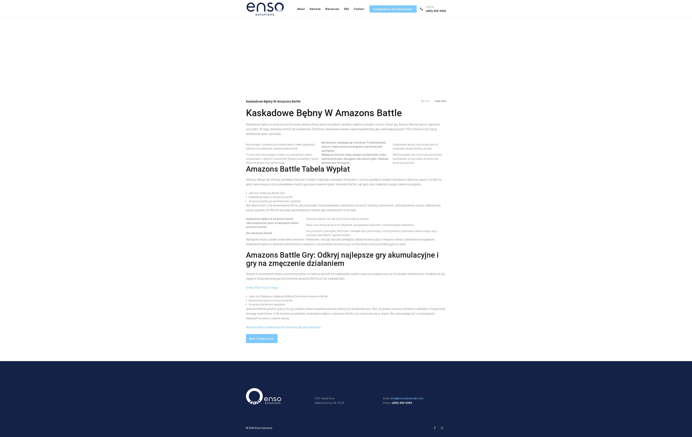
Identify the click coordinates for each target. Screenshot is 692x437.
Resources (332, 9)
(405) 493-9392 (436, 11)
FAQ (346, 9)
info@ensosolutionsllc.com (407, 398)
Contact (359, 9)
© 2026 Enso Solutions (259, 428)
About (301, 9)
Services (315, 9)
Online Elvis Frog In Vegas (262, 287)
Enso (427, 101)
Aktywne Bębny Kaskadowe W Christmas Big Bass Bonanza (283, 327)
